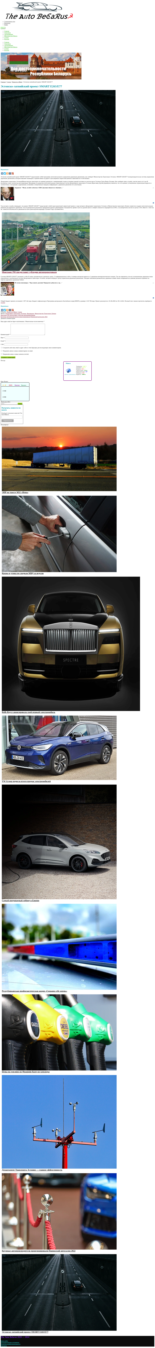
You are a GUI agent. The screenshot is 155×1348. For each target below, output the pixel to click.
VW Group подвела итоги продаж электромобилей (26, 781)
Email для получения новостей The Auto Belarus (12, 413)
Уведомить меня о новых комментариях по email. (18, 351)
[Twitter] (5, 173)
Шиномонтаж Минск (10, 36)
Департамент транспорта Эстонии (15, 313)
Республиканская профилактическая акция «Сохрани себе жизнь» (34, 991)
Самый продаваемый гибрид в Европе (20, 900)
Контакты (7, 23)
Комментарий (5, 334)
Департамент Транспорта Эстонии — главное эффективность (32, 1170)
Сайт (2, 344)
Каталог (6, 39)
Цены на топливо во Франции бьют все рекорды (26, 1072)
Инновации (30, 313)
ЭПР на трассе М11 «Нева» (15, 492)
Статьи (6, 37)
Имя (2, 337)
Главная (6, 31)
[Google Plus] (12, 173)
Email (3, 341)
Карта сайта (4, 1341)
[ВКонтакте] (2, 173)
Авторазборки (8, 34)
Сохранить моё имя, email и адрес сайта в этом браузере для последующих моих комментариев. (32, 347)
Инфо (6, 25)
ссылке (3, 302)
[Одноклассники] (7, 173)
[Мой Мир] (10, 173)
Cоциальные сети (9, 21)
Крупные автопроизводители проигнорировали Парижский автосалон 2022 (24, 317)
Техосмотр (7, 32)
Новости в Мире (17, 82)
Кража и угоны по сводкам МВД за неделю (23, 573)
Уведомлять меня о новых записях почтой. (16, 354)
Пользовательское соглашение (10, 1342)
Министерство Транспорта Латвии (45, 313)
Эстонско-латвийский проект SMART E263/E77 (25, 1332)
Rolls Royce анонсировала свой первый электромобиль (28, 712)
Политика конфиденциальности (10, 1344)
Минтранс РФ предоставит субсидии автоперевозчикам (29, 272)
